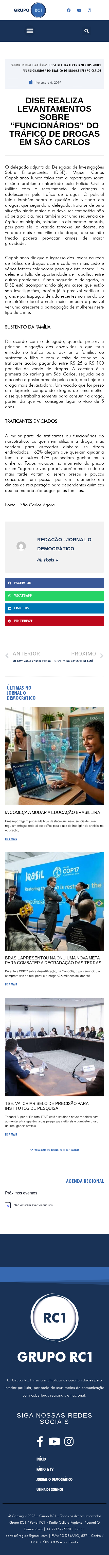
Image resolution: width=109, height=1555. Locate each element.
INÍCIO (41, 1459)
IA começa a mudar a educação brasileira (52, 812)
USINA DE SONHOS (50, 1489)
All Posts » (47, 559)
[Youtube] (79, 10)
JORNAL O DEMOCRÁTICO (54, 1479)
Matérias (41, 65)
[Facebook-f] (40, 1441)
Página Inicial (21, 65)
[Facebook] (69, 10)
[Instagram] (90, 10)
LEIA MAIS (11, 839)
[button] (29, 31)
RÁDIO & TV (45, 1469)
